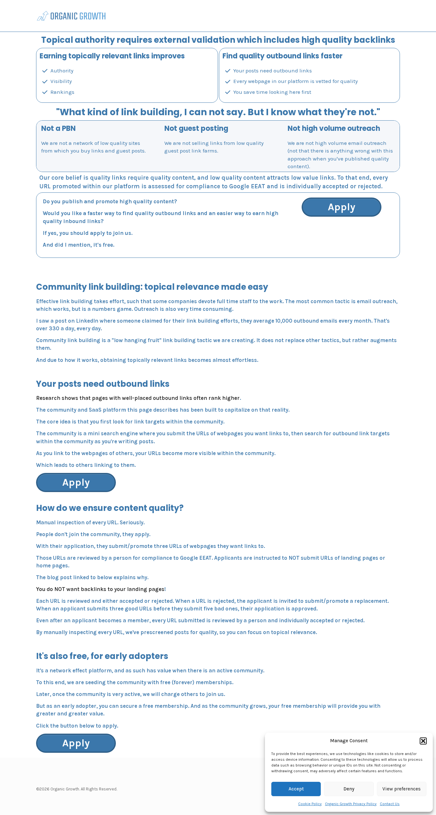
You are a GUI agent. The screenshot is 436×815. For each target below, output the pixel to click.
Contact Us (390, 804)
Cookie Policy (310, 804)
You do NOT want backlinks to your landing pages (100, 589)
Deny (348, 789)
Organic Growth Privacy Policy (351, 804)
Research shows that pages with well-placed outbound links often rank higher (138, 398)
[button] (423, 741)
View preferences (401, 789)
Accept (296, 789)
